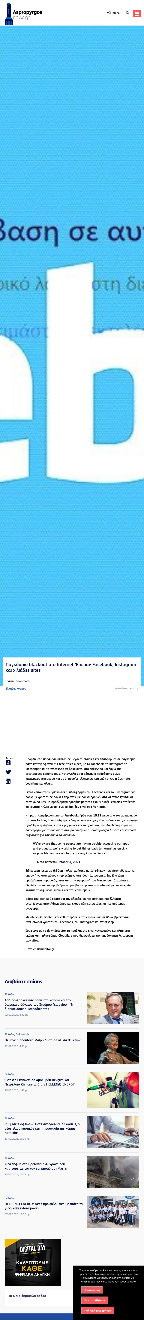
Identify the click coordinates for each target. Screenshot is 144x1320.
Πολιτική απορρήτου (97, 1310)
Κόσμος (21, 688)
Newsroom (22, 681)
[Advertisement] (72, 724)
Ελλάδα (10, 688)
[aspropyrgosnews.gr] (23, 23)
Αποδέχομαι (92, 1289)
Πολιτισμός (22, 1034)
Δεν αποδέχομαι (94, 1300)
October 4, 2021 (69, 862)
